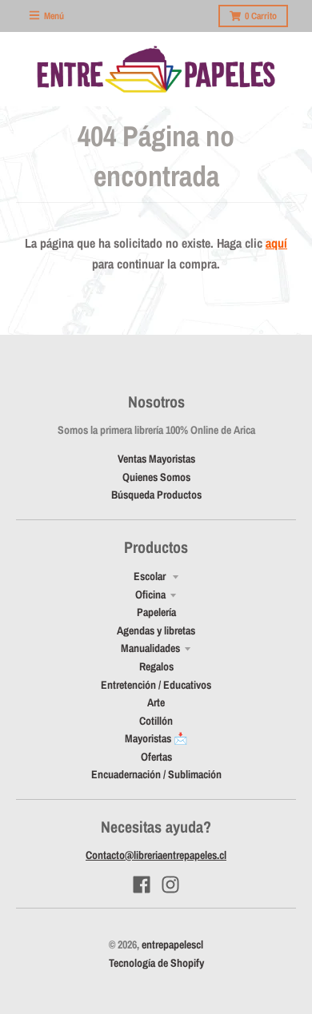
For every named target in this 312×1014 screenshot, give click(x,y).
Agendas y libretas (156, 630)
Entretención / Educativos (156, 685)
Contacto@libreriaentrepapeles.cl (156, 855)
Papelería (156, 612)
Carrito (261, 16)
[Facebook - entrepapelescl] (141, 884)
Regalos (156, 666)
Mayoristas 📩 (156, 738)
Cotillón (156, 721)
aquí (276, 243)
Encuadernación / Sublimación (156, 774)
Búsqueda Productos (156, 494)
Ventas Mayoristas (156, 458)
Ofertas (156, 757)
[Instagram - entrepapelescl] (170, 884)
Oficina (150, 594)
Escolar (151, 576)
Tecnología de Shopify (156, 963)
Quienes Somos (156, 477)
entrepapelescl (172, 944)
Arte (156, 702)
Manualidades (150, 648)
